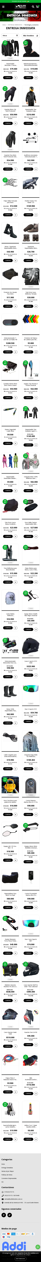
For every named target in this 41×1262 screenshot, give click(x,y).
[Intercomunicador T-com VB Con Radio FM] (15, 352)
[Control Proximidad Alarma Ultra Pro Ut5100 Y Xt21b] (36, 907)
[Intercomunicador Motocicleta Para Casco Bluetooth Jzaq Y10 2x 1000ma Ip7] (15, 676)
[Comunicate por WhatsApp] (38, 1247)
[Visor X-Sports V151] (36, 721)
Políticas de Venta (6, 1175)
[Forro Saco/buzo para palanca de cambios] (15, 814)
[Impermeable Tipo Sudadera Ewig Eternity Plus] (36, 123)
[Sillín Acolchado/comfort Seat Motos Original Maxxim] (36, 1093)
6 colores (31, 933)
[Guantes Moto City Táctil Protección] (15, 123)
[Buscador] (33, 6)
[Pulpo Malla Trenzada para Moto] (15, 215)
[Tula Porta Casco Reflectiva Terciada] (36, 306)
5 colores (10, 58)
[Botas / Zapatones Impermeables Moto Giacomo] (15, 260)
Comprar (8, 77)
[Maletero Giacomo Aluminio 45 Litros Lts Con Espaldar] (15, 1000)
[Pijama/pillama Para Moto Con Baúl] (15, 907)
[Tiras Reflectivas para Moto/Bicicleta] (15, 582)
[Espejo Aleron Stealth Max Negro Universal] (36, 629)
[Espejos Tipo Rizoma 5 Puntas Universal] (36, 397)
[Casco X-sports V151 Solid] (36, 675)
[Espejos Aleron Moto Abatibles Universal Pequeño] (36, 861)
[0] (37, 7)
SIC (2, 1182)
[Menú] (3, 6)
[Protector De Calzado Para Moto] (15, 306)
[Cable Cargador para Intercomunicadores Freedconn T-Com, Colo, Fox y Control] (15, 768)
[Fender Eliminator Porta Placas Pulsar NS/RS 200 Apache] (15, 953)
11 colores (10, 795)
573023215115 (9, 1192)
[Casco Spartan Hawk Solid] (15, 1046)
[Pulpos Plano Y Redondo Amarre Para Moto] (15, 1092)
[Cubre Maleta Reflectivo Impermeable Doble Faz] (15, 628)
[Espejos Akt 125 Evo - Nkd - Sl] (15, 860)
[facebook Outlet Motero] (3, 1215)
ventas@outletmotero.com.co (13, 1199)
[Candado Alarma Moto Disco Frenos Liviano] (15, 397)
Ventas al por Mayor (7, 1171)
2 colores (10, 103)
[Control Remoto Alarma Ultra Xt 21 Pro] (36, 814)
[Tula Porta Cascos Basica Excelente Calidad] (15, 536)
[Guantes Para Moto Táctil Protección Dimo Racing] (15, 169)
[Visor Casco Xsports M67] (36, 953)
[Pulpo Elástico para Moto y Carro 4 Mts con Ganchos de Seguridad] (36, 582)
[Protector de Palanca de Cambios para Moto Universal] (36, 352)
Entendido (20, 1258)
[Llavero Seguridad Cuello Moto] (15, 443)
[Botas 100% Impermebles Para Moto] (15, 723)
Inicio (4, 25)
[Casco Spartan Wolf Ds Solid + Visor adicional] (36, 1000)
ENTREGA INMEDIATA (15, 25)
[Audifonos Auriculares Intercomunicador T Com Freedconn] (36, 169)
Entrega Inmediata (7, 1167)
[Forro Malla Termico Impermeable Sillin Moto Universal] (36, 536)
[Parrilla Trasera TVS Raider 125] (36, 215)
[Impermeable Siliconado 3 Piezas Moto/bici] (15, 77)
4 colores (10, 149)
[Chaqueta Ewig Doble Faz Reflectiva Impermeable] (36, 768)
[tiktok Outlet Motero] (9, 1215)
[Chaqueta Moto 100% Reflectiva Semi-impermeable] (36, 490)
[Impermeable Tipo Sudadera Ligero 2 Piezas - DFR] (36, 445)
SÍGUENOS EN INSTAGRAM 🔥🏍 (20, 1)
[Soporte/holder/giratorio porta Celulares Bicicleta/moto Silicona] (15, 1139)
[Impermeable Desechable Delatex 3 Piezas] (15, 490)
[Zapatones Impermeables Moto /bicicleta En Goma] (36, 260)
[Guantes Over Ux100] (36, 1044)
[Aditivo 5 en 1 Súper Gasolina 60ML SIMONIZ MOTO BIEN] (36, 1139)
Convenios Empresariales (9, 1178)
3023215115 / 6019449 (11, 1195)
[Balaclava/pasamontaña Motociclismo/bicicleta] (36, 77)
